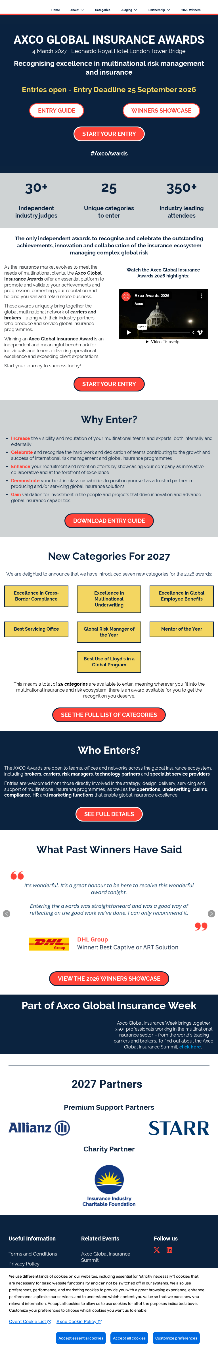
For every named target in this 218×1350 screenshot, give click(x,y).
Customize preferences (176, 1338)
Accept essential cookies (80, 1338)
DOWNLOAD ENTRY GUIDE (109, 520)
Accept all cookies (129, 1338)
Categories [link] (102, 10)
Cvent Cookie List (28, 1321)
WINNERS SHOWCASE (161, 110)
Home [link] (55, 10)
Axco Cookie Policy (77, 1321)
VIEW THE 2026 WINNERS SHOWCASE (109, 978)
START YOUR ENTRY (109, 133)
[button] (80, 10)
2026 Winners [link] (191, 10)
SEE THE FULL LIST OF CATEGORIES (109, 714)
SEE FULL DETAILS (109, 814)
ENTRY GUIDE (56, 110)
